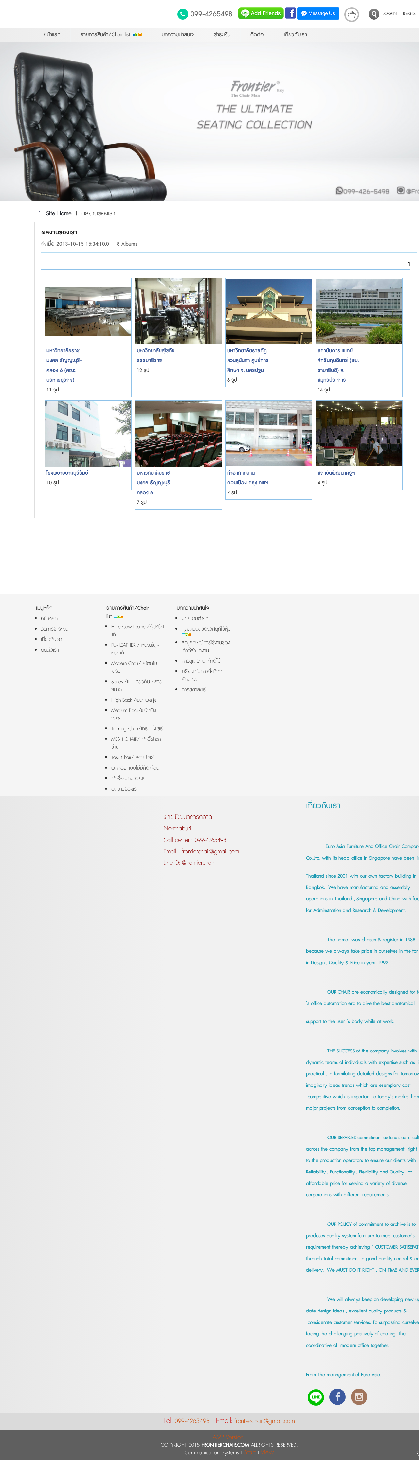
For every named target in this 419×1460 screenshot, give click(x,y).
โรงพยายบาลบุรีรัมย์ (67, 473)
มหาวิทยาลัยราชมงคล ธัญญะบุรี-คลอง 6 (154, 483)
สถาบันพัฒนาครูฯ (336, 473)
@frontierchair (197, 863)
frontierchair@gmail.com (209, 851)
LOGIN (390, 14)
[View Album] (88, 311)
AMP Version (228, 1437)
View (267, 1452)
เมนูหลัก (44, 608)
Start (250, 1452)
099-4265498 (211, 14)
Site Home (59, 213)
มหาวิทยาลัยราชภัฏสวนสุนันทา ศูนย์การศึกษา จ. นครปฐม (248, 360)
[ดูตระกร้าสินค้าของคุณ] (351, 14)
